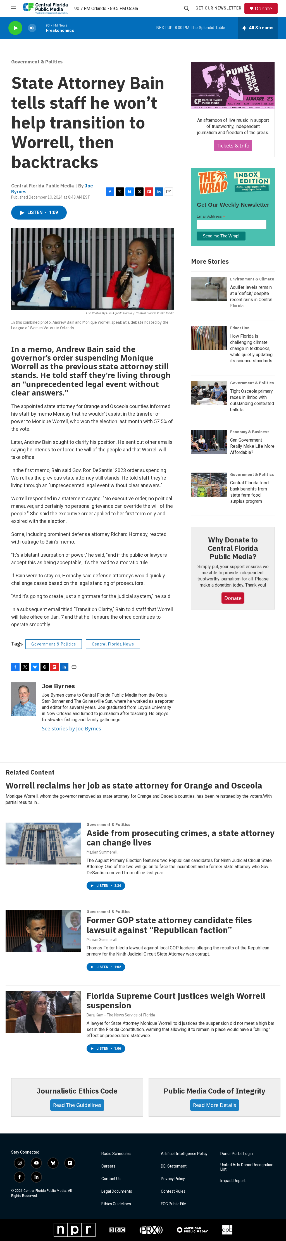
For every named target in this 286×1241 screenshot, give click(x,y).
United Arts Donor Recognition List (246, 1167)
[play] (15, 28)
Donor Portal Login (236, 1154)
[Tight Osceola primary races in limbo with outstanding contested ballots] (209, 393)
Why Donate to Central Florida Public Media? (233, 548)
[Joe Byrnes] (23, 699)
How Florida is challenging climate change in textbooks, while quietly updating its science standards (251, 348)
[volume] (32, 28)
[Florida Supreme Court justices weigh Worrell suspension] (43, 1012)
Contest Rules (173, 1191)
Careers (108, 1166)
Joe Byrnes (58, 686)
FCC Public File (173, 1204)
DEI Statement (174, 1166)
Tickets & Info (233, 145)
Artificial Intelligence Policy (184, 1154)
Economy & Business (250, 431)
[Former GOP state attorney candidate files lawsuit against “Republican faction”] (43, 931)
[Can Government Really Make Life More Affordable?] (209, 442)
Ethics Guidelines (116, 1204)
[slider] (41, 28)
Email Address (211, 216)
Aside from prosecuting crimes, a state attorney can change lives (181, 837)
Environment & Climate (252, 279)
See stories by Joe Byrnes (71, 728)
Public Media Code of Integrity (214, 1090)
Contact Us (111, 1179)
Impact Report (233, 1181)
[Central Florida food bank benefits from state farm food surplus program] (209, 485)
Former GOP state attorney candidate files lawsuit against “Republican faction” (169, 924)
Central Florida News (113, 644)
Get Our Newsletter (219, 8)
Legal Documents (116, 1191)
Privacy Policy (173, 1179)
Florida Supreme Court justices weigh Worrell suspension (176, 1000)
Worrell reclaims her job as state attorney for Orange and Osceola (134, 785)
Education (239, 327)
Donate (263, 8)
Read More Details (214, 1105)
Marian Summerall (102, 852)
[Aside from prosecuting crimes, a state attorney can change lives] (43, 843)
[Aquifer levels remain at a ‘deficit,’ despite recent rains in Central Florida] (209, 289)
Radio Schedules (116, 1154)
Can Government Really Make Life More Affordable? (252, 446)
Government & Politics (37, 62)
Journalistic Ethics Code (77, 1090)
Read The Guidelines (77, 1105)
